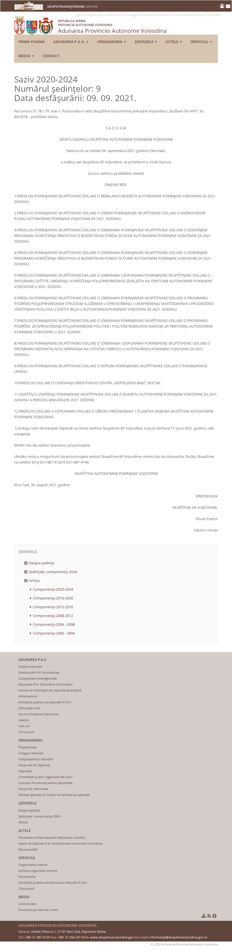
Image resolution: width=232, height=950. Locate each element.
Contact (50, 55)
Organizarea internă (32, 865)
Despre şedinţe (41, 562)
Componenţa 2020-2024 (53, 589)
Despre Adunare (30, 666)
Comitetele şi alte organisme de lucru (45, 777)
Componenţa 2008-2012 (53, 615)
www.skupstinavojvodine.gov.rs (113, 937)
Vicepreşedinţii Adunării (35, 759)
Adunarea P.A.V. (69, 41)
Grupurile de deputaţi (34, 765)
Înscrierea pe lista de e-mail (38, 910)
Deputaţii (25, 771)
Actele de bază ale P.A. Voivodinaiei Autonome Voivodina (60, 843)
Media (24, 55)
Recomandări (28, 849)
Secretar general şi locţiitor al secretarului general (54, 795)
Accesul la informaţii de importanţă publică (49, 690)
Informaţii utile (29, 708)
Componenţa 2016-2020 (53, 598)
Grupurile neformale (33, 789)
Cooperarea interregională (37, 678)
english (215, 14)
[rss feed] (209, 915)
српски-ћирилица (89, 14)
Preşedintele (27, 747)
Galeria (23, 720)
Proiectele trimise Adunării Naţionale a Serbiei (51, 837)
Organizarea (110, 41)
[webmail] (228, 6)
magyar (134, 14)
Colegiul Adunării (31, 753)
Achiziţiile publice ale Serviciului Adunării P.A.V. (52, 882)
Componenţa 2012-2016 (53, 606)
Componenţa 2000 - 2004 (54, 633)
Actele (172, 41)
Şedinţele (144, 41)
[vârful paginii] (214, 915)
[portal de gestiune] (223, 6)
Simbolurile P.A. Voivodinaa (38, 672)
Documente (26, 876)
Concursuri (26, 732)
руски (202, 14)
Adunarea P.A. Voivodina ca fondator (45, 684)
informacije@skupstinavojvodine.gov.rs (178, 937)
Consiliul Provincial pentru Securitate (45, 783)
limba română (185, 14)
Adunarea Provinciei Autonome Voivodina (112, 27)
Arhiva (34, 580)
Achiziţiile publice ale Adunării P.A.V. (45, 702)
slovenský (150, 14)
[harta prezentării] (203, 915)
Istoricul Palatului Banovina (38, 714)
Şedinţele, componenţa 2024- (53, 571)
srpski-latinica (116, 14)
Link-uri (24, 726)
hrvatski (166, 14)
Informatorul (27, 696)
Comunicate (27, 904)
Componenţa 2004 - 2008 (54, 624)
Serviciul (199, 41)
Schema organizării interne (37, 870)
